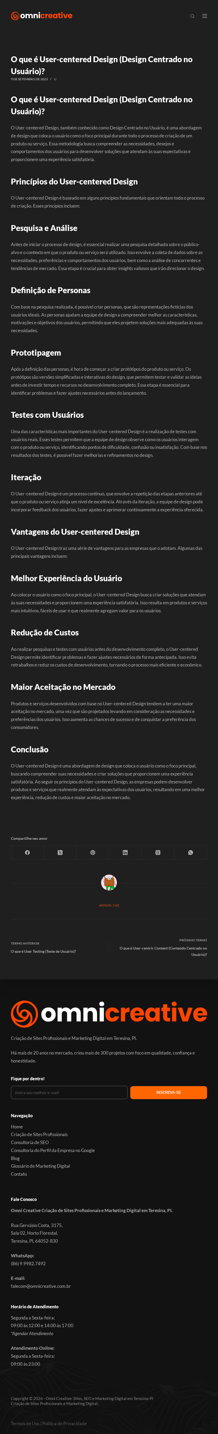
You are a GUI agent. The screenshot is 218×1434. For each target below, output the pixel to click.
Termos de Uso (25, 1423)
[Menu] (204, 16)
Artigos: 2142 (109, 905)
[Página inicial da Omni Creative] (41, 16)
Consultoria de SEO (30, 1142)
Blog (15, 1158)
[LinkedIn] (125, 852)
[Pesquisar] (192, 16)
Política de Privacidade (64, 1423)
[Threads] (158, 852)
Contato (19, 1174)
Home (17, 1126)
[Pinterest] (93, 852)
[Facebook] (27, 852)
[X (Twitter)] (60, 852)
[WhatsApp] (190, 852)
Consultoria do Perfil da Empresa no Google (53, 1150)
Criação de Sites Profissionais (39, 1134)
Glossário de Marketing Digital (40, 1166)
